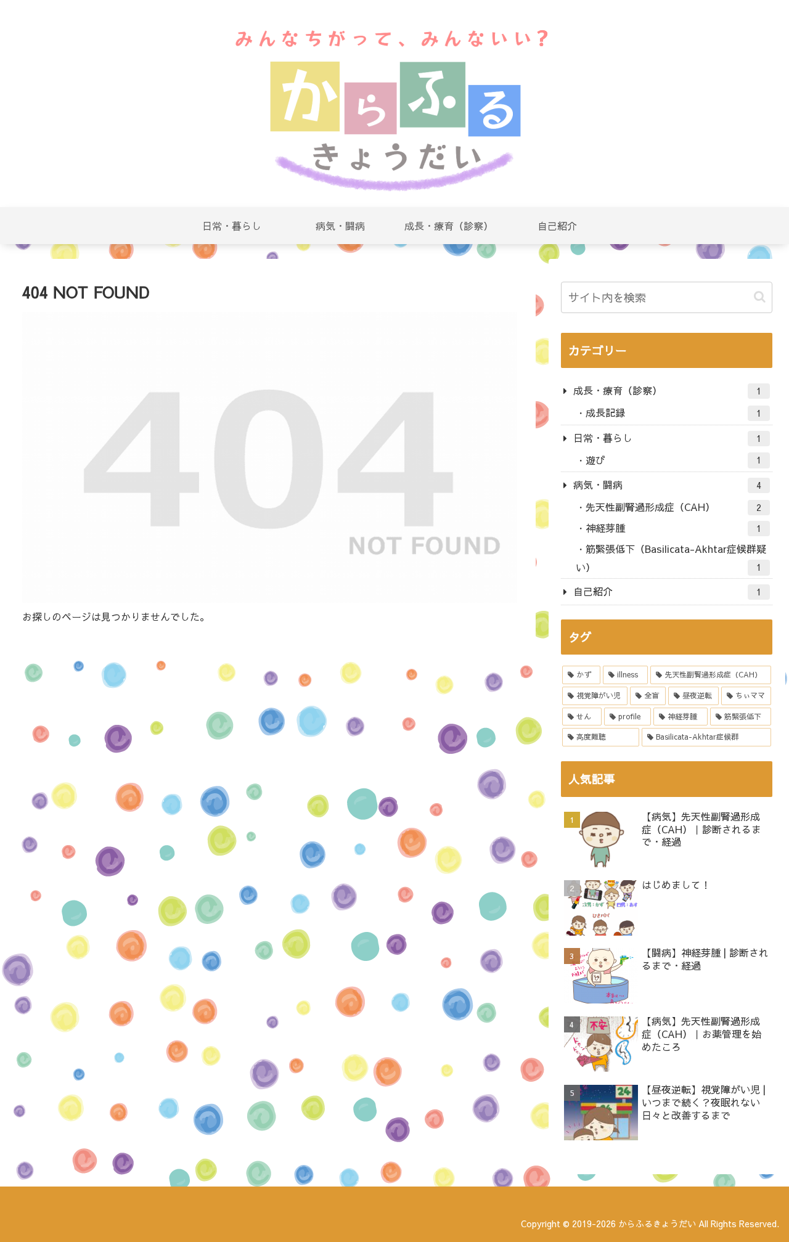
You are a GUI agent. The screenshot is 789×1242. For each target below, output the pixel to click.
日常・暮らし (667, 437)
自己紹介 (667, 591)
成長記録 (674, 412)
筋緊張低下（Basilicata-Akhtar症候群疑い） (671, 558)
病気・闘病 (667, 484)
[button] (760, 297)
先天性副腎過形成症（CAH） (674, 506)
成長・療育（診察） (667, 390)
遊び (674, 460)
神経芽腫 (674, 527)
